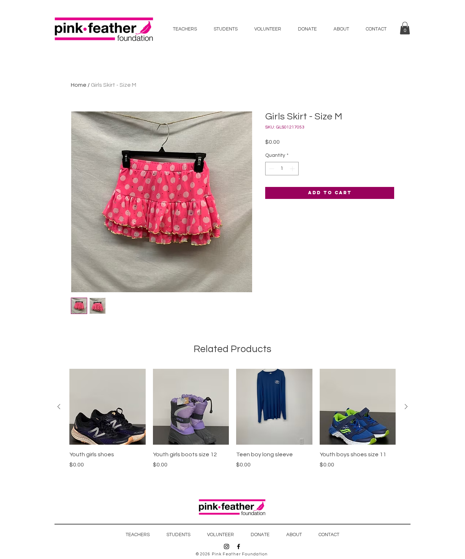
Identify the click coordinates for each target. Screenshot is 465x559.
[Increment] (293, 168)
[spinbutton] (281, 168)
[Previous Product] (58, 406)
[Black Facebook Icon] (238, 546)
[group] (232, 422)
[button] (405, 28)
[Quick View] (107, 407)
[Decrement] (270, 168)
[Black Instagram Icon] (226, 546)
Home (78, 85)
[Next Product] (406, 406)
